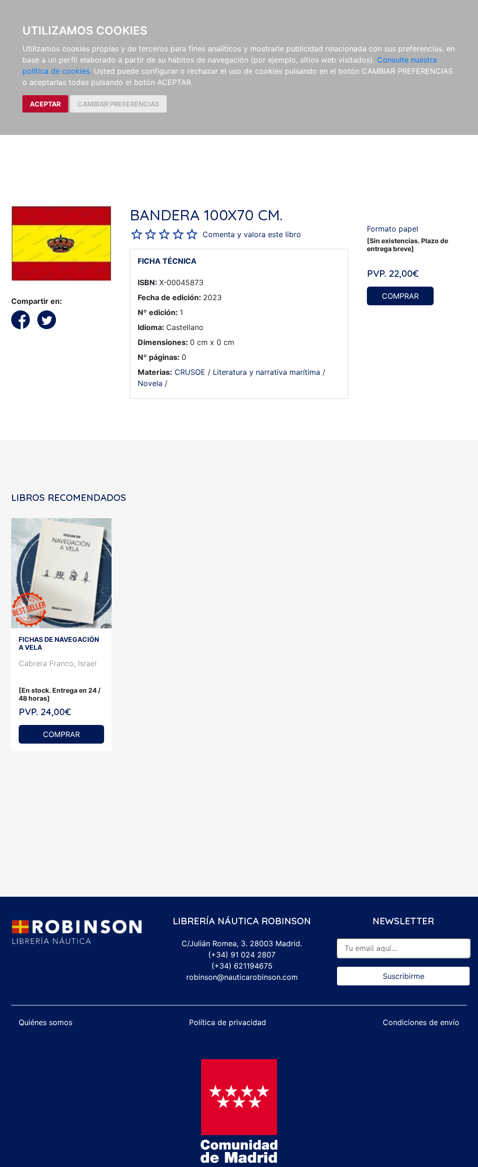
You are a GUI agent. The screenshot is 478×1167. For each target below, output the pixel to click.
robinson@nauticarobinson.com (242, 977)
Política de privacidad (227, 1022)
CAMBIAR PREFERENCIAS (118, 104)
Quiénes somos (45, 1022)
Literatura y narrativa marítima (266, 372)
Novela (150, 383)
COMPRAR (400, 296)
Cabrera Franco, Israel (58, 663)
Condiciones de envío (421, 1022)
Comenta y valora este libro (252, 234)
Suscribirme (403, 976)
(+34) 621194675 (242, 965)
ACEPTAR (45, 104)
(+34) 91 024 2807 (241, 954)
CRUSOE (190, 372)
